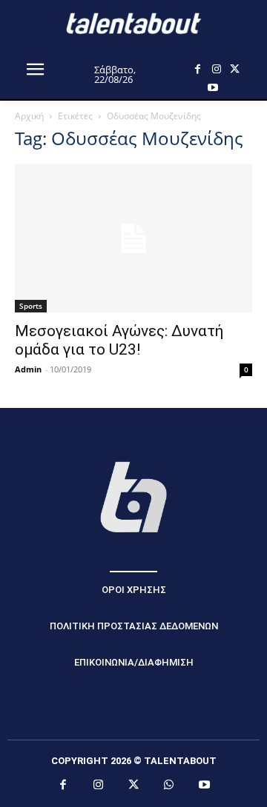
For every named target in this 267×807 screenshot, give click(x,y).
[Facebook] (198, 69)
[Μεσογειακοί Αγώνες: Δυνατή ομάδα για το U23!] (133, 238)
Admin (28, 369)
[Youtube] (212, 88)
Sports (30, 306)
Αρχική (29, 116)
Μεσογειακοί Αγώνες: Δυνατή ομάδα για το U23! (119, 340)
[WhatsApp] (169, 785)
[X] (235, 69)
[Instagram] (216, 69)
